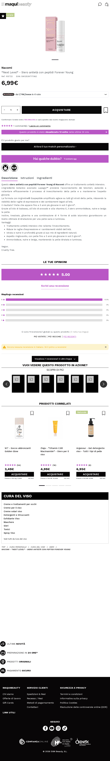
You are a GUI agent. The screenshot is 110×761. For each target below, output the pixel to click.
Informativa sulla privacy (74, 698)
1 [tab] (55, 59)
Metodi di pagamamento (40, 703)
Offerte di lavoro (12, 698)
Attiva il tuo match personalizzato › (55, 146)
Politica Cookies (68, 703)
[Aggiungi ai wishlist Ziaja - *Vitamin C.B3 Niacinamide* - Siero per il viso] (55, 413)
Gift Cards (8, 703)
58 (29, 120)
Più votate (40, 337)
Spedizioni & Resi (36, 694)
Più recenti (69, 337)
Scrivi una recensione (55, 285)
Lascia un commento (40, 126)
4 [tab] (61, 485)
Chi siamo (8, 694)
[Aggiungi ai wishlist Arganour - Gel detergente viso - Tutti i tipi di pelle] (91, 413)
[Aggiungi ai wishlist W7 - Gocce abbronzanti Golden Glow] (19, 413)
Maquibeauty (11, 687)
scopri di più (55, 370)
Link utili (9, 712)
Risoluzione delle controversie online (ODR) (83, 707)
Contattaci (32, 707)
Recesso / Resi (35, 698)
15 (25, 120)
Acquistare (19, 474)
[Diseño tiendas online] (83, 742)
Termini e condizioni (71, 694)
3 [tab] (55, 485)
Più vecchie (54, 337)
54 (33, 120)
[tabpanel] (55, 34)
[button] (18, 383)
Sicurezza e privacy (73, 687)
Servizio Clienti (37, 687)
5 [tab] (68, 485)
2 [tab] (48, 485)
